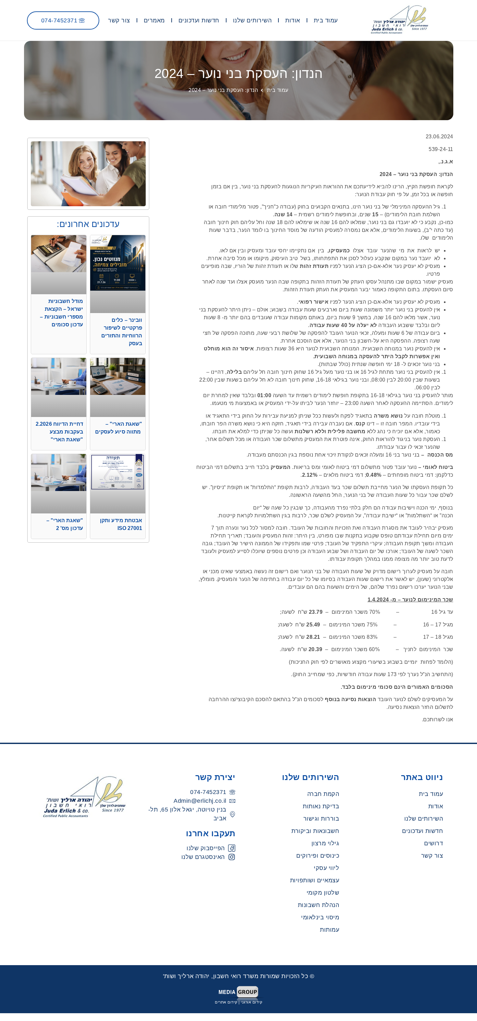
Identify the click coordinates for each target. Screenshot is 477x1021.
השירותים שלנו (252, 20)
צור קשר (119, 20)
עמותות (329, 929)
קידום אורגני (251, 1002)
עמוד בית (326, 20)
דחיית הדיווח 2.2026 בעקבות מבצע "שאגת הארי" (59, 431)
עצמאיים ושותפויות (314, 880)
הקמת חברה (323, 794)
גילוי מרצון (325, 843)
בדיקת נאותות (321, 806)
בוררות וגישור (321, 818)
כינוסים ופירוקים (317, 855)
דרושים (433, 843)
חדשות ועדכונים (198, 20)
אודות (292, 20)
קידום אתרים (226, 1002)
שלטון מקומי (323, 892)
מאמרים (154, 20)
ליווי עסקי (326, 868)
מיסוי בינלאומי (320, 917)
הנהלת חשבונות (318, 905)
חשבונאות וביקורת (315, 831)
